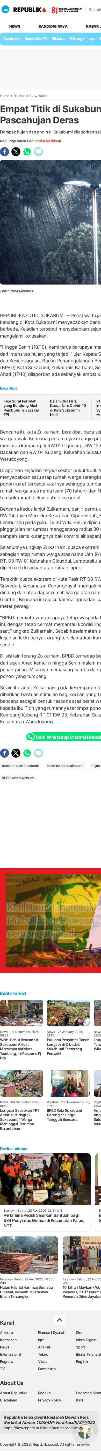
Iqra (41, 1340)
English (82, 1361)
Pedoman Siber (88, 1393)
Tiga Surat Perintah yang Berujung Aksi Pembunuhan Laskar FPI (21, 408)
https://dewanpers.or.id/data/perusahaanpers (42, 1428)
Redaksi (45, 1393)
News (5, 1347)
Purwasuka (37, 96)
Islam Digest (86, 1340)
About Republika (13, 1393)
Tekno (43, 1354)
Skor (79, 1332)
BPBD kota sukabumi (18, 778)
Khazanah (8, 1340)
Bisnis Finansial (88, 1354)
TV (2, 1369)
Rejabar (19, 96)
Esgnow (6, 1361)
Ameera (6, 1332)
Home (4, 96)
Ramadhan (47, 1369)
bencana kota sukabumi (65, 766)
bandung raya (53, 26)
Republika (11, 38)
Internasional (10, 1354)
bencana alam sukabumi (20, 766)
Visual (43, 1361)
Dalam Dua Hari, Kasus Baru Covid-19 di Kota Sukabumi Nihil (68, 408)
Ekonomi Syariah (51, 1332)
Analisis (44, 1347)
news (14, 26)
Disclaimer (8, 1400)
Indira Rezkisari (48, 141)
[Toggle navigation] (5, 9)
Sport (80, 1347)
